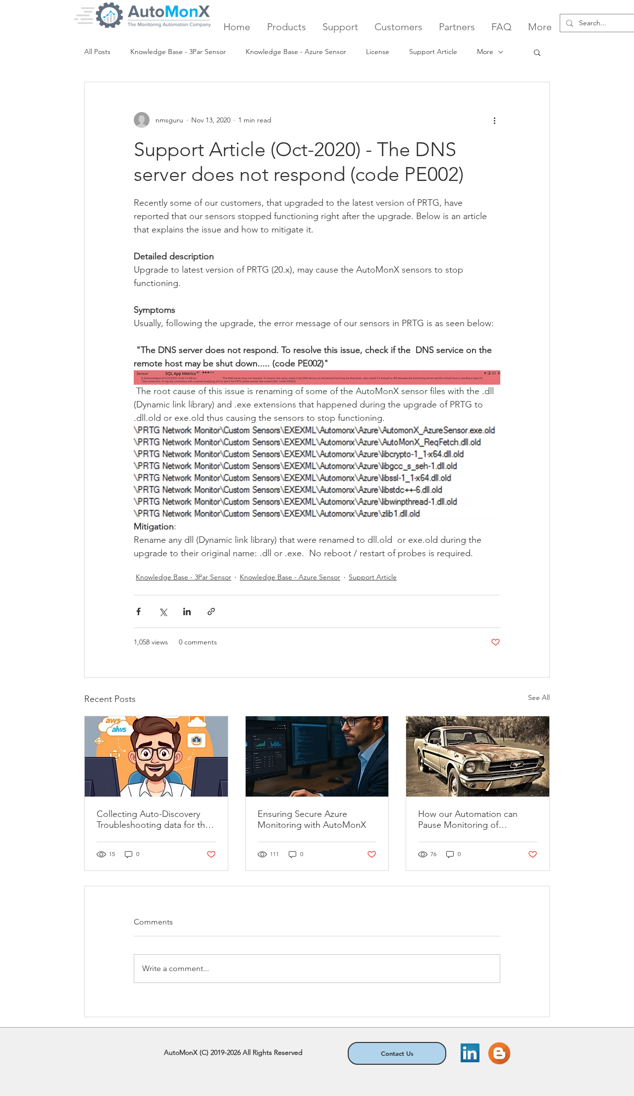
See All (539, 697)
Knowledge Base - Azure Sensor (296, 51)
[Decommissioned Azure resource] (477, 756)
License (377, 51)
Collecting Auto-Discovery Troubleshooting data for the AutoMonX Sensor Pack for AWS (153, 819)
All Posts (97, 51)
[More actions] (494, 120)
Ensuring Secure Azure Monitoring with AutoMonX (312, 819)
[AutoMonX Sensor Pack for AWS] (156, 756)
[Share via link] (211, 611)
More (485, 51)
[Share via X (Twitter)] (162, 611)
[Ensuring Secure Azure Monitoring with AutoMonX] (317, 756)
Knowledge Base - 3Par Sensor (178, 51)
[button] (537, 52)
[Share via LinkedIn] (187, 611)
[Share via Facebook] (138, 611)
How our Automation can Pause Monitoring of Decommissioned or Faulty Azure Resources (471, 819)
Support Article (433, 51)
